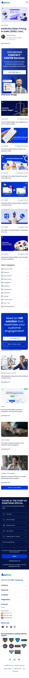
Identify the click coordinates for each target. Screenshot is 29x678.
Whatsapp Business (8, 306)
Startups (5, 296)
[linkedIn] (14, 659)
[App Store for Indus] (14, 627)
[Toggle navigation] (27, 2)
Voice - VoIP (6, 303)
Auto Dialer (4, 25)
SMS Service (6, 293)
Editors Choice (7, 279)
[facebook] (10, 659)
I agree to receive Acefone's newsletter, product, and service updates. (15, 551)
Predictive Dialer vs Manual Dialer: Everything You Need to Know (14, 204)
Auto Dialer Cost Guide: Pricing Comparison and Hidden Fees (14, 177)
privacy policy (12, 566)
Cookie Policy (17, 668)
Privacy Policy (7, 668)
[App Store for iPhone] (2, 627)
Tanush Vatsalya (11, 35)
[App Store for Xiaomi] (11, 627)
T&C (19, 566)
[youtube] (18, 659)
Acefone (11, 665)
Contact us (19, 580)
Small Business (7, 289)
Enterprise (6, 272)
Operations (6, 286)
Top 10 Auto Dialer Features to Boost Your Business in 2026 (13, 150)
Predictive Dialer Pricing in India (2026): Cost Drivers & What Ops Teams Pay (13, 30)
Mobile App (5, 623)
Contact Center (7, 299)
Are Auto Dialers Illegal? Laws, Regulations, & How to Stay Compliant (14, 123)
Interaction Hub (7, 269)
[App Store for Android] (7, 627)
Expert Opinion (7, 275)
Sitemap (15, 671)
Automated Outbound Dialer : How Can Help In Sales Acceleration (14, 258)
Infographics (7, 282)
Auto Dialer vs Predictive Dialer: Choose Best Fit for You (14, 231)
